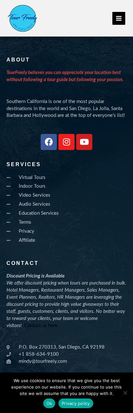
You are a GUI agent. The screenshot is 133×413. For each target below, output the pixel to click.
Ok (49, 403)
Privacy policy (76, 403)
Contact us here (40, 325)
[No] (125, 393)
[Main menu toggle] (118, 18)
